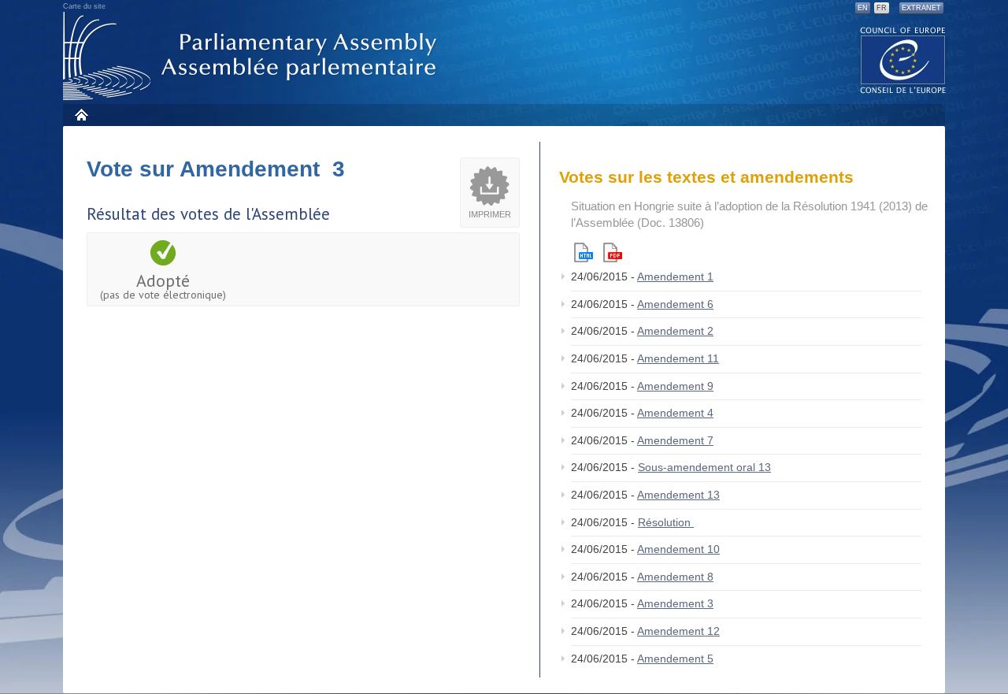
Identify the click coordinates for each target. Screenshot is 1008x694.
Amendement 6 (675, 304)
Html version (583, 252)
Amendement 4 (675, 412)
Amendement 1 (675, 276)
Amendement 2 (675, 331)
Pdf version (612, 252)
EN (863, 8)
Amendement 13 (678, 494)
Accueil (80, 115)
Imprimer (490, 214)
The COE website (903, 59)
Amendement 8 (675, 576)
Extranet (921, 8)
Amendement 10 (678, 549)
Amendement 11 (678, 358)
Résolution (666, 522)
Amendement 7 (675, 440)
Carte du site (84, 6)
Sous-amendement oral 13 (704, 467)
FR (881, 8)
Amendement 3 (675, 603)
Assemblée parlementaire (253, 56)
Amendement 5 (675, 658)
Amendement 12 (678, 631)
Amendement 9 (675, 386)
